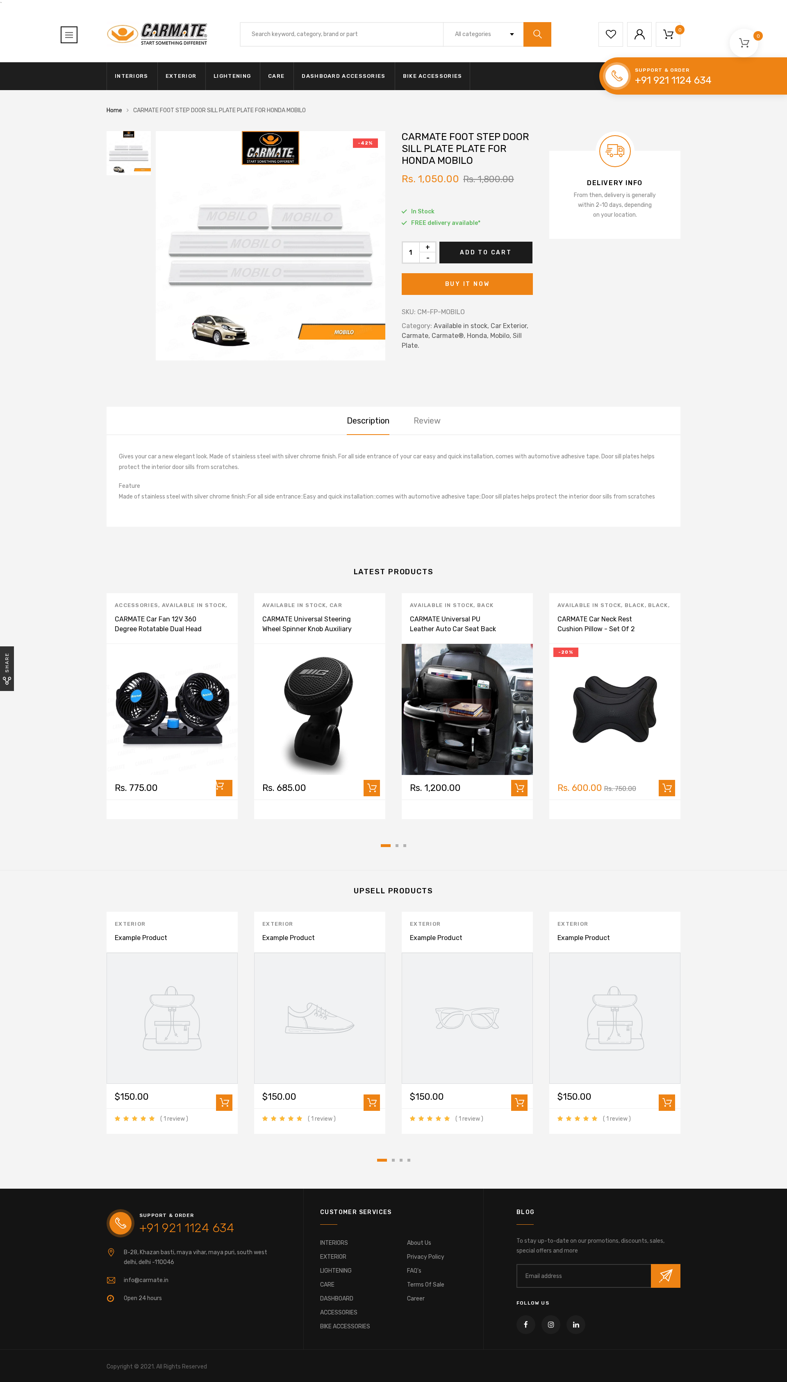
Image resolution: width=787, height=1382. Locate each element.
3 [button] (404, 845)
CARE (276, 76)
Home (114, 110)
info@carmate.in (146, 1280)
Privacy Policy (425, 1256)
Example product (141, 938)
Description (368, 421)
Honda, (478, 336)
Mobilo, (500, 336)
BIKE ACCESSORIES (432, 76)
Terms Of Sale (425, 1284)
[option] (270, 245)
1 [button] (386, 845)
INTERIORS (131, 76)
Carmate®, (448, 336)
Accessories (136, 605)
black (635, 605)
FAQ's (414, 1270)
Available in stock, (461, 326)
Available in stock (193, 605)
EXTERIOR (181, 76)
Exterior (130, 924)
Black (658, 605)
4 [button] (408, 1160)
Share (7, 662)
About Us (419, 1242)
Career (416, 1298)
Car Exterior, (509, 326)
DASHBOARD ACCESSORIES (343, 76)
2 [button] (397, 845)
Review (427, 421)
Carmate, (416, 336)
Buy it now (467, 284)
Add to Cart (486, 252)
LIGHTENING (232, 76)
